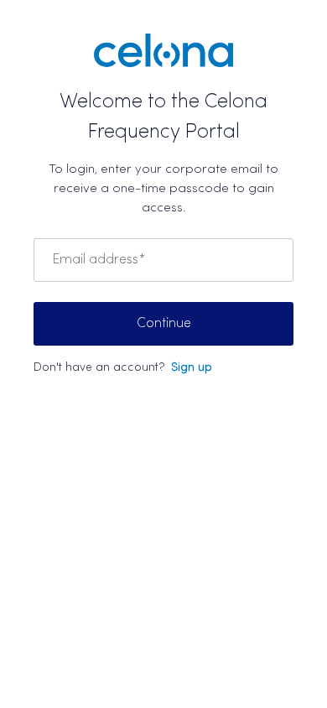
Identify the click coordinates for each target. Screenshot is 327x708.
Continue (164, 324)
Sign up (191, 368)
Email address (98, 260)
